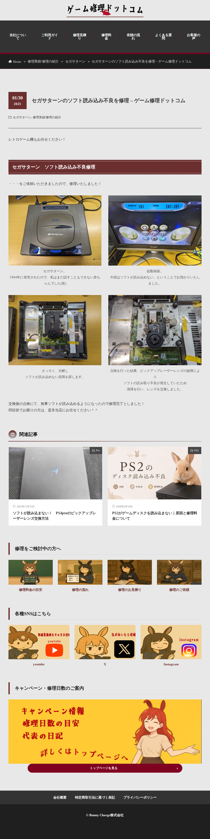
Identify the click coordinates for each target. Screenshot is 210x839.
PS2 (196, 450)
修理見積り (79, 36)
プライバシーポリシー (140, 797)
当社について (17, 36)
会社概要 (60, 797)
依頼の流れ (133, 36)
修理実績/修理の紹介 (43, 61)
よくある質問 (163, 36)
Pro (98, 450)
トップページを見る (104, 768)
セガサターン (75, 61)
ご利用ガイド (49, 36)
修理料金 (106, 36)
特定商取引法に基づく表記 (95, 797)
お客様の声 (193, 36)
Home (17, 62)
